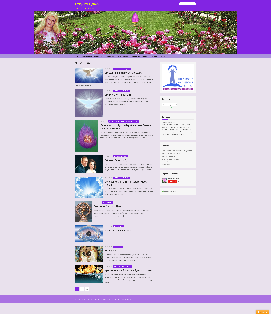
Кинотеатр (111, 56)
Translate (175, 108)
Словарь (155, 56)
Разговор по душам (121, 91)
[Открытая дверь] (135, 32)
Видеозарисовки (120, 156)
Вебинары (166, 165)
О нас (163, 56)
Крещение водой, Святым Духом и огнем (128, 270)
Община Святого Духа (117, 160)
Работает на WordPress (102, 299)
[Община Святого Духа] (89, 164)
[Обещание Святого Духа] (83, 211)
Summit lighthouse (168, 156)
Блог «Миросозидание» (171, 159)
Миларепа (110, 250)
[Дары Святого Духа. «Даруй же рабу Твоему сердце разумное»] (86, 136)
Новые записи (86, 56)
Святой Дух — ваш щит (118, 94)
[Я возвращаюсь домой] (89, 233)
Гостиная (98, 56)
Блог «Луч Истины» (169, 162)
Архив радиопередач (140, 56)
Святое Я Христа (168, 122)
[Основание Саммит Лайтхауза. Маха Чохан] (89, 187)
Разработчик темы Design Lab (122, 299)
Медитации (106, 202)
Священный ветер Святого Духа (123, 72)
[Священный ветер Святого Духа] (89, 75)
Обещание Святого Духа (107, 206)
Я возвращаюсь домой (118, 230)
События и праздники (122, 266)
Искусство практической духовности (123, 121)
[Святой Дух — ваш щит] (89, 103)
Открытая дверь (87, 4)
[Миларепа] (89, 254)
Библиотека (123, 56)
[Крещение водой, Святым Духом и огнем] (89, 274)
